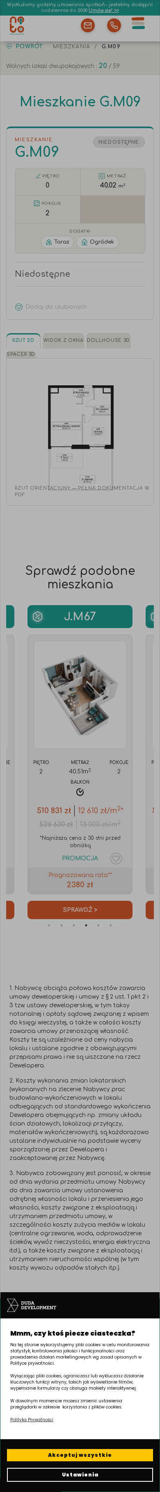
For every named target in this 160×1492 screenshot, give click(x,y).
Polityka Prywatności (31, 1420)
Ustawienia (80, 1474)
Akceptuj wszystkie (80, 1454)
